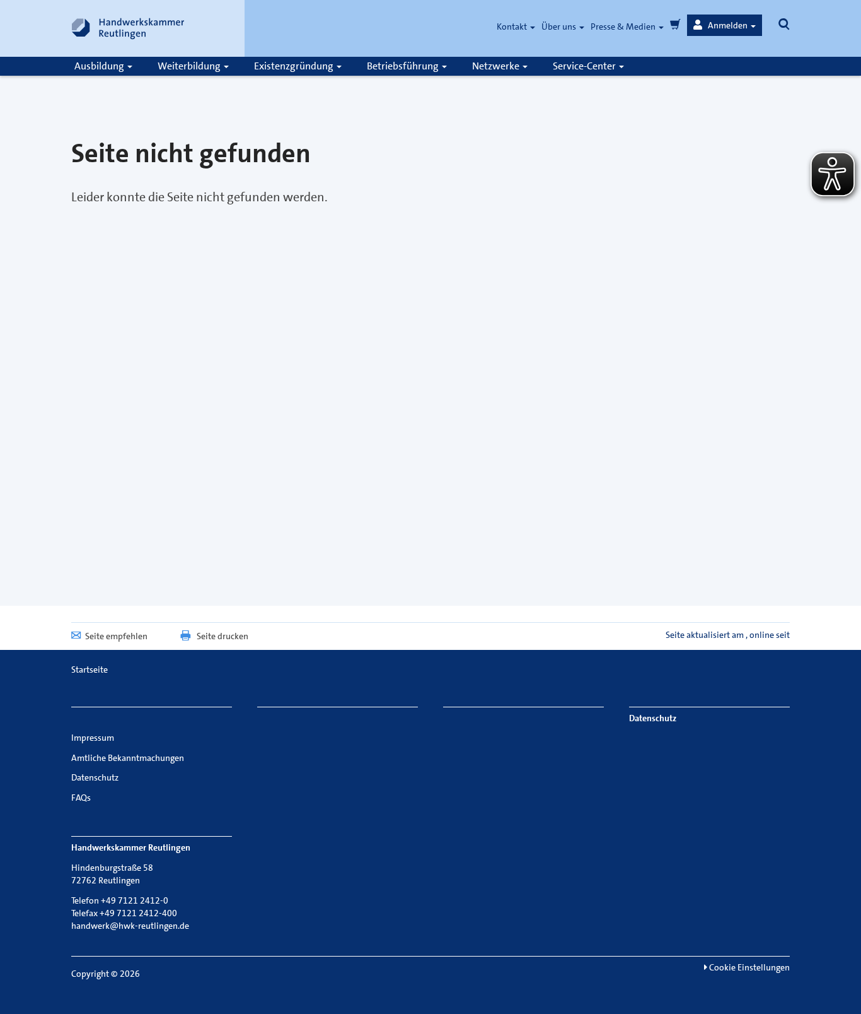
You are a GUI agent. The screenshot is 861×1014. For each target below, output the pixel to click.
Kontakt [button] (513, 26)
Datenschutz (94, 777)
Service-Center (585, 66)
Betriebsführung (404, 66)
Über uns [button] (559, 26)
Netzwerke (496, 66)
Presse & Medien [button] (624, 26)
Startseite (89, 669)
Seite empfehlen (116, 636)
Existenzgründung (294, 66)
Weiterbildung (190, 66)
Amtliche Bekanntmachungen (127, 757)
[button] (724, 25)
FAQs (81, 797)
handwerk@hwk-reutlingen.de (130, 925)
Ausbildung (100, 66)
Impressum (92, 737)
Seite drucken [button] (222, 636)
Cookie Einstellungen (748, 967)
